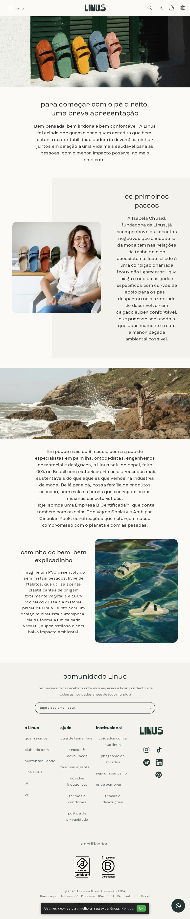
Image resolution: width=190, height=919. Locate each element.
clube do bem (37, 750)
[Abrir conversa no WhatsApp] (178, 906)
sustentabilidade (40, 761)
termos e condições (77, 799)
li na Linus (34, 772)
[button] (149, 7)
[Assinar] (149, 708)
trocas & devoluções (77, 753)
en (27, 795)
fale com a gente (75, 767)
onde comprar (109, 785)
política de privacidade (77, 817)
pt (27, 783)
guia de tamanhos (76, 738)
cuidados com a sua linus (113, 742)
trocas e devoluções (113, 799)
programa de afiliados (113, 759)
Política (127, 908)
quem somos (36, 738)
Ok (141, 908)
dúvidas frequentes (77, 782)
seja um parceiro (111, 773)
